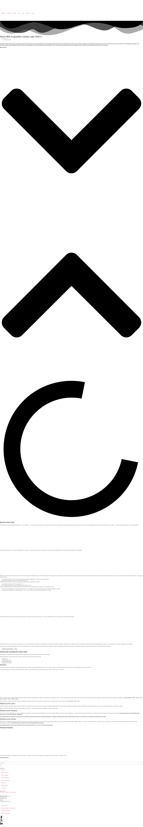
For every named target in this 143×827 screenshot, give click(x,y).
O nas (23, 13)
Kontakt (27, 13)
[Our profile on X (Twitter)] (1, 820)
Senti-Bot (3, 13)
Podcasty (3, 782)
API (18, 13)
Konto (33, 13)
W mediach (3, 788)
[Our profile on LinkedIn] (1, 823)
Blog (15, 13)
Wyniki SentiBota (4, 775)
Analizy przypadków (5, 780)
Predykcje (9, 13)
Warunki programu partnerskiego (8, 808)
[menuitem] (44, 13)
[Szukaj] (1, 765)
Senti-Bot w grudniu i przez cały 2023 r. (8, 792)
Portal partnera (4, 805)
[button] (71, 131)
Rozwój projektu (4, 785)
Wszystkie (3, 770)
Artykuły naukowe (5, 777)
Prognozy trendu (4, 772)
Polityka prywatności (5, 810)
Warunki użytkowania (5, 813)
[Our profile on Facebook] (1, 817)
